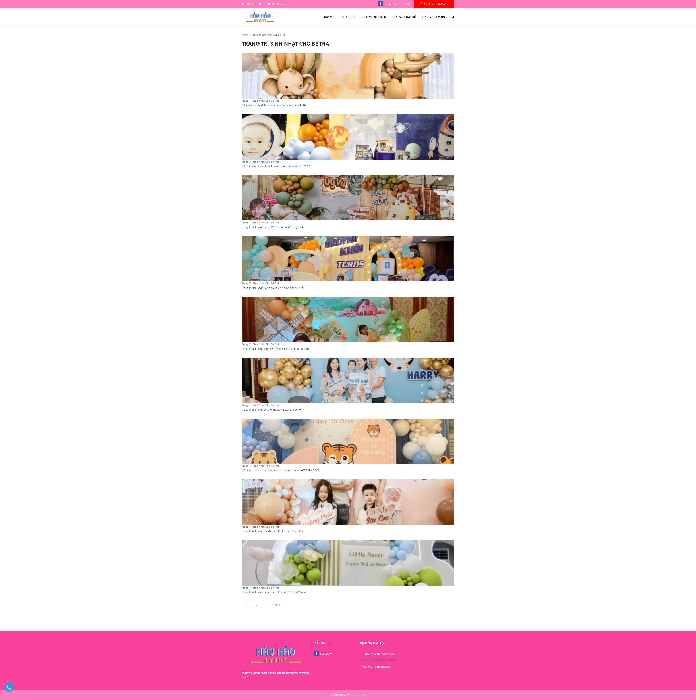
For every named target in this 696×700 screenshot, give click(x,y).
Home (245, 34)
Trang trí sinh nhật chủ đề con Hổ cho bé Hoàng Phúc (273, 531)
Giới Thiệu (349, 17)
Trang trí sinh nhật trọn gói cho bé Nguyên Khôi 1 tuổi (273, 288)
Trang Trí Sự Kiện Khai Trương (378, 653)
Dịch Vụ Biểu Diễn (374, 17)
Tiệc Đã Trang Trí (404, 17)
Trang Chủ (327, 17)
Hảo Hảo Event (357, 695)
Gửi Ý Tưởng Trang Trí (434, 4)
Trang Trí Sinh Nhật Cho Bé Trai (260, 101)
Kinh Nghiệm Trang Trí (438, 17)
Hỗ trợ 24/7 (278, 4)
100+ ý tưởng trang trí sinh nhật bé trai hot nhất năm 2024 (276, 166)
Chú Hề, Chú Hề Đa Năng (376, 666)
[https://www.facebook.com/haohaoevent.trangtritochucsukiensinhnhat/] (380, 4)
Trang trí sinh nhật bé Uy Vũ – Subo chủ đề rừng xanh (273, 227)
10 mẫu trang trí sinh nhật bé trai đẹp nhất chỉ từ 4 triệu (274, 105)
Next (275, 605)
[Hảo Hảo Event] (260, 17)
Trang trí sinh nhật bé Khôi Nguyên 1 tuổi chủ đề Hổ (272, 409)
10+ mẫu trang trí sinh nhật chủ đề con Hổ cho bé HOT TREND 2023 (281, 470)
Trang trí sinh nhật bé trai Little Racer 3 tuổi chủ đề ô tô (274, 592)
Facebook (326, 653)
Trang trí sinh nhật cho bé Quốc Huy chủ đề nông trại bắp (275, 348)
